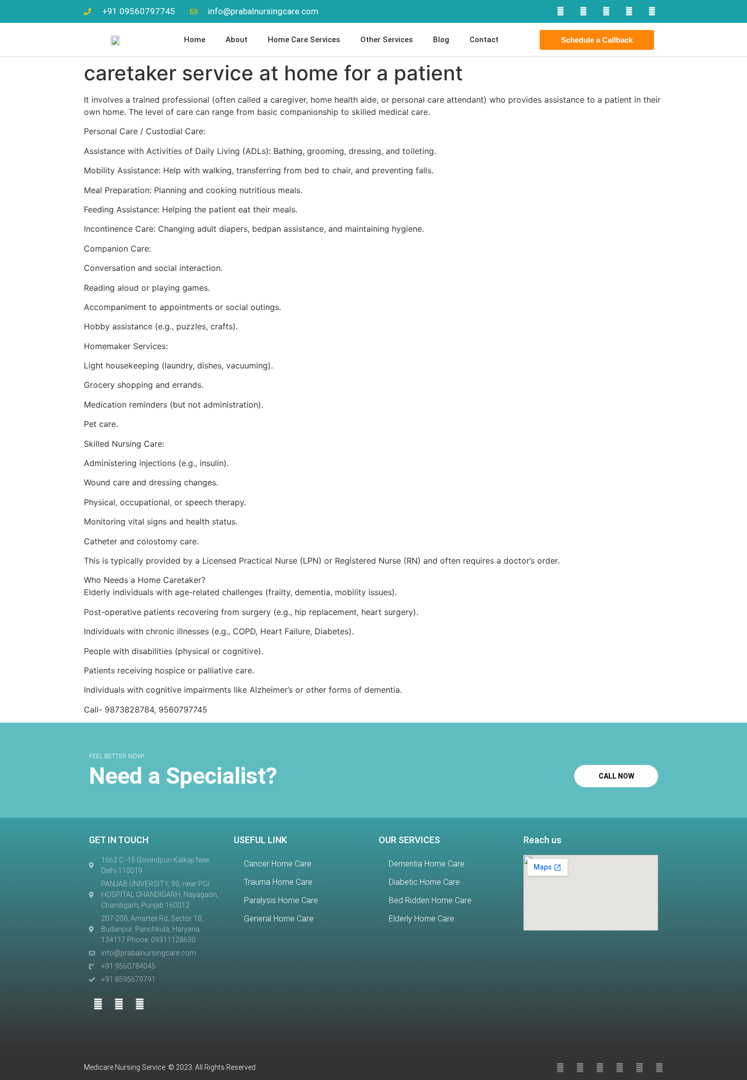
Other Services (386, 39)
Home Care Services (304, 39)
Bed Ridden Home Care (430, 900)
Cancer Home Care (278, 864)
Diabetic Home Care (424, 882)
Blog (441, 39)
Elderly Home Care (421, 918)
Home (194, 39)
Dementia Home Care (426, 864)
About (236, 39)
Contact (484, 39)
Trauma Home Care (278, 882)
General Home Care (279, 918)
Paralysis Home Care (281, 900)
